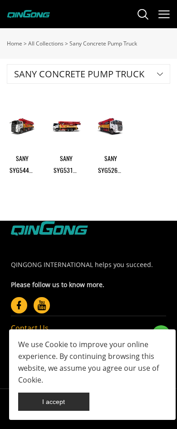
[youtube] (42, 305)
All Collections (46, 43)
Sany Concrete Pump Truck (103, 43)
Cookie (56, 344)
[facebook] (19, 305)
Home (14, 43)
